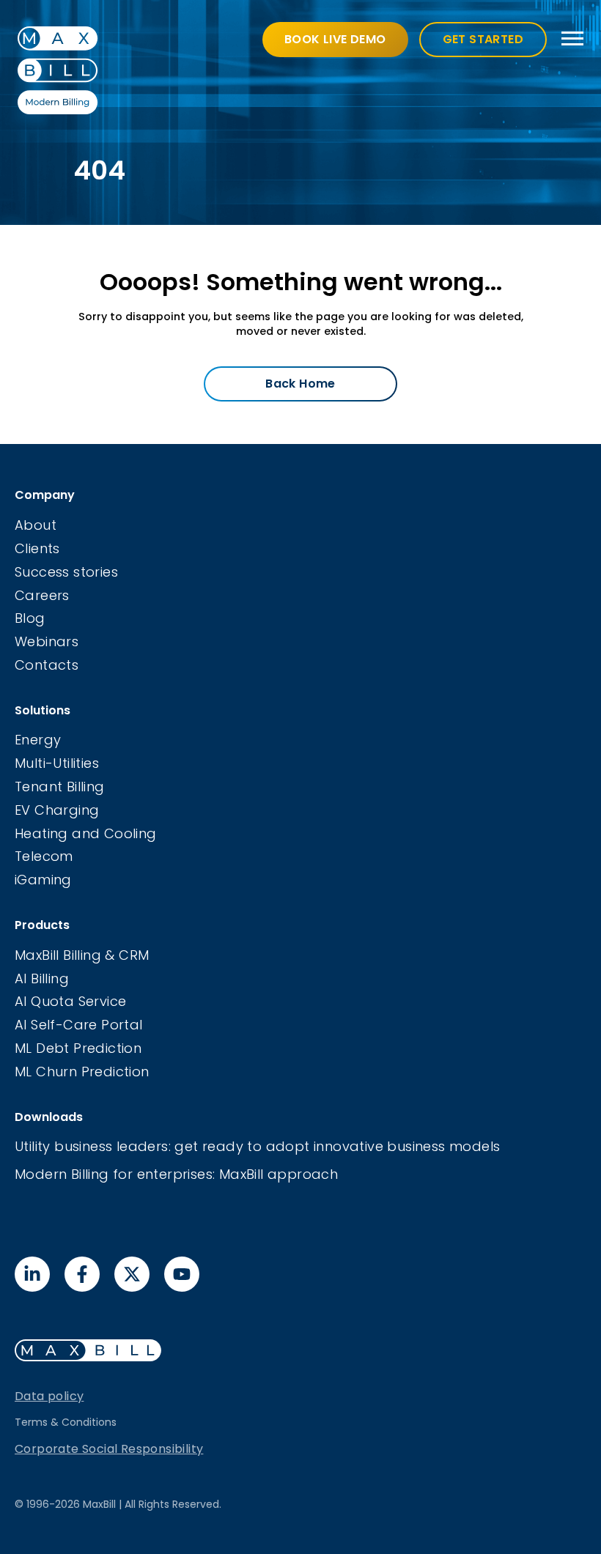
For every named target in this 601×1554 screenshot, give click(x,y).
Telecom (44, 856)
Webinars (46, 641)
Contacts (46, 665)
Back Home (300, 383)
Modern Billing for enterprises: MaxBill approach (176, 1174)
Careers (42, 595)
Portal (121, 1024)
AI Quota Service (70, 1001)
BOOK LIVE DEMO (335, 39)
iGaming (43, 879)
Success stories (66, 572)
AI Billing (42, 978)
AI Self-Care (58, 1024)
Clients (37, 548)
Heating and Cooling (86, 833)
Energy (38, 739)
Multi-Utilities (57, 763)
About (35, 525)
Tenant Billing (60, 786)
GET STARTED (483, 39)
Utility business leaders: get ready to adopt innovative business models (257, 1146)
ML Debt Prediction (78, 1048)
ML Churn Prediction (82, 1071)
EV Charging (57, 810)
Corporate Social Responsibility (109, 1448)
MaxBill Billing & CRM (82, 955)
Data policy (49, 1396)
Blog (30, 618)
